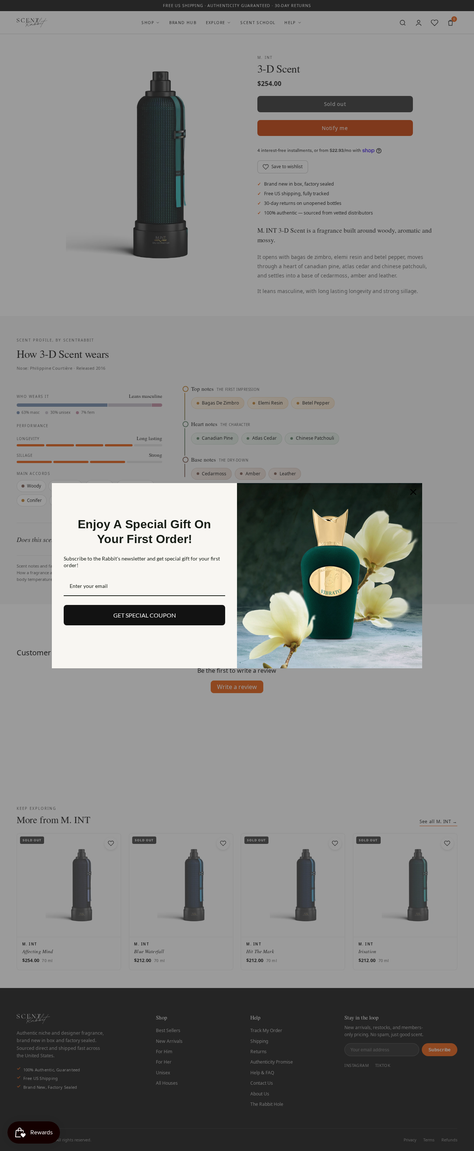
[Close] (413, 492)
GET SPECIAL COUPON (144, 615)
